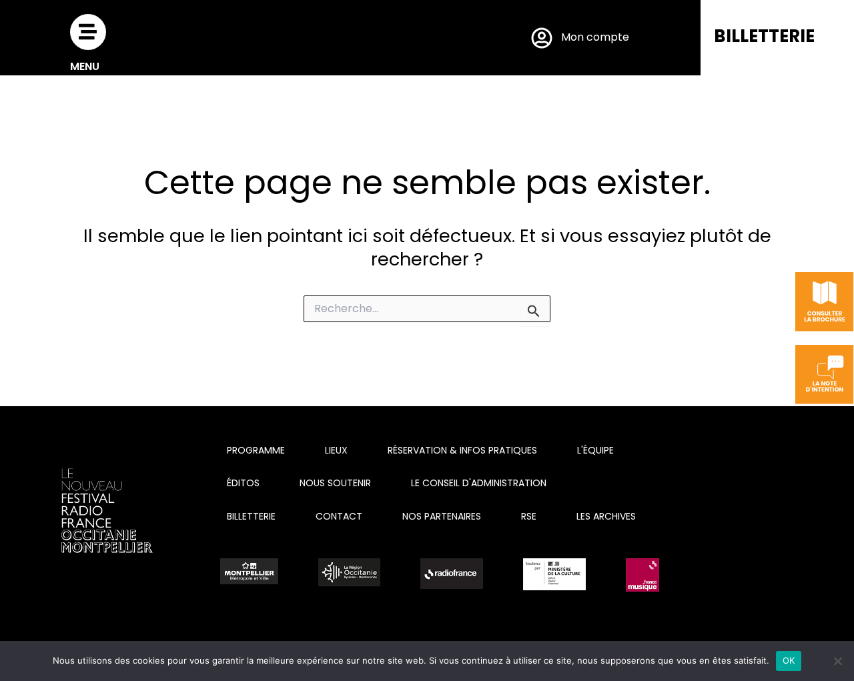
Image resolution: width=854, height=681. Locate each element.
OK (789, 660)
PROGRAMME (256, 450)
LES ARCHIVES (606, 516)
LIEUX (336, 450)
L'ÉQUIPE (595, 450)
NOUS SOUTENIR (335, 483)
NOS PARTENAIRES (441, 516)
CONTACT (339, 516)
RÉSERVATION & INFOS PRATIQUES (462, 450)
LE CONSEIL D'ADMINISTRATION (478, 483)
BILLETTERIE (764, 36)
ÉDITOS (243, 483)
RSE (528, 516)
